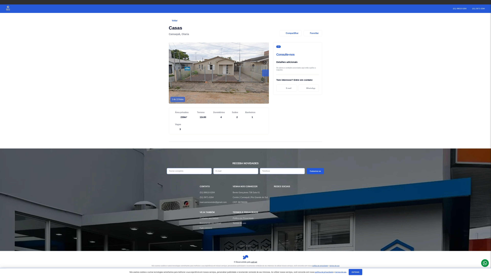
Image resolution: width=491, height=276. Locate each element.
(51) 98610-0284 (460, 9)
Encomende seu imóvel (210, 223)
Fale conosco (206, 228)
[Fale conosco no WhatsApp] (282, 192)
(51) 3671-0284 (478, 9)
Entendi (355, 272)
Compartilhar (292, 33)
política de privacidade (320, 266)
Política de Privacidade (243, 218)
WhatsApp (310, 88)
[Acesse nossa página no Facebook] (275, 192)
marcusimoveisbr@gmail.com (213, 202)
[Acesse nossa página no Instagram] (289, 192)
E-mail (288, 88)
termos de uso (334, 266)
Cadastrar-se (315, 171)
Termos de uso (239, 223)
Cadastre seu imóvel (209, 218)
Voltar (174, 21)
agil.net (254, 262)
